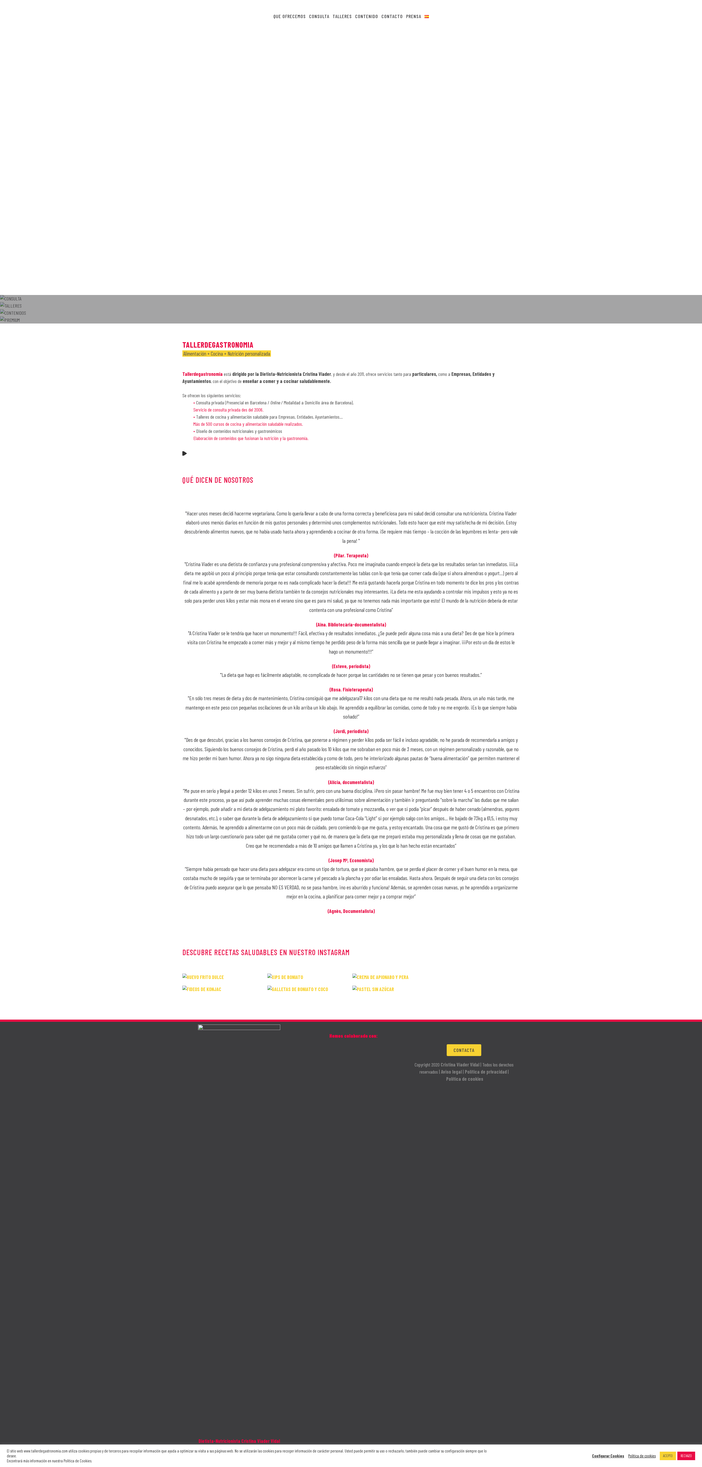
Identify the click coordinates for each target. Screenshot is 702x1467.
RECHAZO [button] (686, 1456)
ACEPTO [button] (668, 1456)
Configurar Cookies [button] (608, 1455)
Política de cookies (464, 1079)
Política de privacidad (486, 1072)
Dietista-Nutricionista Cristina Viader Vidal (239, 1441)
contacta (464, 1050)
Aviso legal (451, 1072)
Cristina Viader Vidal (460, 1065)
